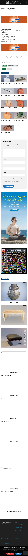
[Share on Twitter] (14, 57)
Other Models (4, 7)
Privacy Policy (18, 530)
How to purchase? (5, 543)
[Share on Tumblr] (21, 57)
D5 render (10, 68)
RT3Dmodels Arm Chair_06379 (14, 511)
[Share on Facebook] (11, 57)
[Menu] (2, 2)
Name (4, 159)
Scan (9, 7)
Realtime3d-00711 (14, 418)
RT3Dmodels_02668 (14, 488)
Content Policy (18, 527)
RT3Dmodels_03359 (14, 302)
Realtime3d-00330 (14, 372)
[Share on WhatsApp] (7, 57)
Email (4, 166)
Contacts (17, 538)
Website (4, 172)
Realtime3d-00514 (14, 349)
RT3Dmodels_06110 (14, 441)
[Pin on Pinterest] (17, 57)
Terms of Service (19, 524)
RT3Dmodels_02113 (14, 325)
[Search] (26, 2)
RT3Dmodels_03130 (14, 465)
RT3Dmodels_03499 (14, 395)
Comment (5, 148)
